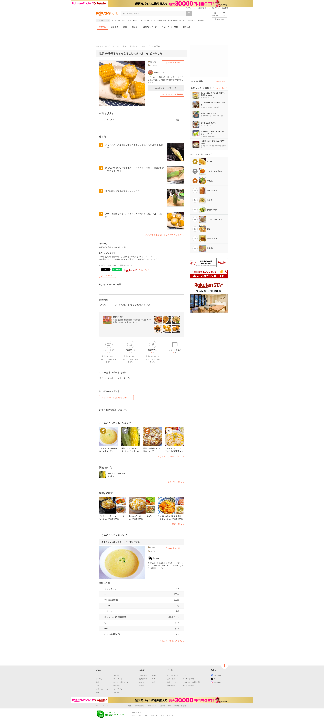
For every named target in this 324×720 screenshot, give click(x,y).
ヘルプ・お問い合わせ (121, 682)
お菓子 (141, 686)
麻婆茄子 (136, 20)
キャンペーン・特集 (170, 27)
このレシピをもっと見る (171, 641)
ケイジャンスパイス (124, 20)
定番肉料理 (143, 675)
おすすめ (102, 27)
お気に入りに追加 (174, 62)
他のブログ (145, 270)
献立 (125, 27)
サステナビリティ (167, 715)
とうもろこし (143, 46)
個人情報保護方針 (140, 706)
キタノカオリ (145, 20)
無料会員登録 (220, 19)
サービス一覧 (136, 715)
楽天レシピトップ (102, 46)
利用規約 (116, 686)
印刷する (109, 276)
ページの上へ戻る (224, 665)
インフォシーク (190, 8)
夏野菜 (132, 46)
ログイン (224, 15)
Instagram (217, 682)
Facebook (217, 675)
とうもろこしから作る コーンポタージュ (120, 542)
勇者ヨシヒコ (118, 317)
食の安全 (186, 27)
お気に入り (214, 15)
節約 (153, 682)
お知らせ (116, 692)
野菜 (124, 46)
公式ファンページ (150, 27)
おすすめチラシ (214, 8)
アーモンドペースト (174, 20)
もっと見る (220, 81)
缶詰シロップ (192, 20)
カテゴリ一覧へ (175, 482)
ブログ (185, 675)
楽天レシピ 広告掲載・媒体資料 (177, 706)
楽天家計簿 (202, 8)
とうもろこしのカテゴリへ (170, 456)
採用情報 (162, 706)
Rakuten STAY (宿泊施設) (191, 682)
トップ (98, 675)
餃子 (184, 20)
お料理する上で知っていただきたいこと (163, 235)
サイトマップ (118, 679)
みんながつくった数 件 (166, 88)
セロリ (153, 20)
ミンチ (114, 20)
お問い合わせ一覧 (151, 715)
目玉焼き (201, 20)
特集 (97, 692)
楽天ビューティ (172, 682)
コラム (134, 27)
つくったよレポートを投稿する (172, 94)
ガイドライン (118, 689)
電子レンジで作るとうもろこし (140, 305)
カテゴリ (114, 27)
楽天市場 (225, 8)
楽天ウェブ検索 (188, 679)
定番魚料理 (143, 679)
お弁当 (154, 675)
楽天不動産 (171, 679)
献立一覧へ (177, 524)
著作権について (152, 706)
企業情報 (128, 706)
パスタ (141, 682)
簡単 (153, 679)
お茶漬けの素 (161, 20)
